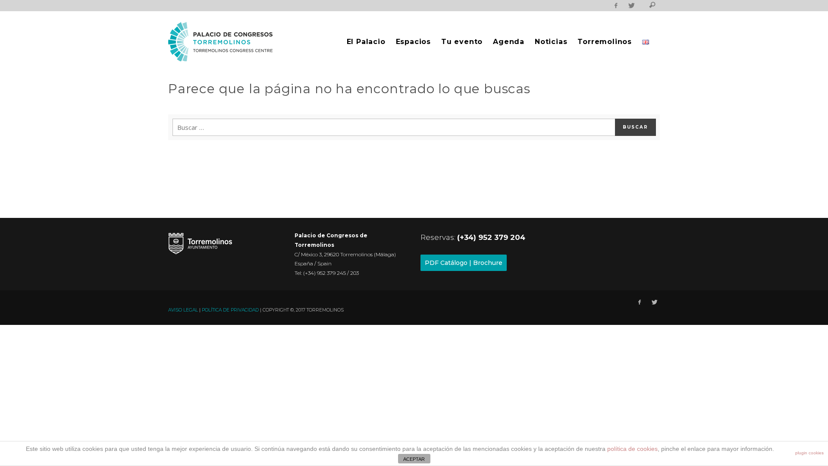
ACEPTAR (414, 459)
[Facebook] (616, 5)
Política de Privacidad (230, 310)
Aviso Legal (183, 310)
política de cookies (632, 448)
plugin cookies (809, 452)
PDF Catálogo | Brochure (463, 263)
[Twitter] (631, 5)
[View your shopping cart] (641, 6)
